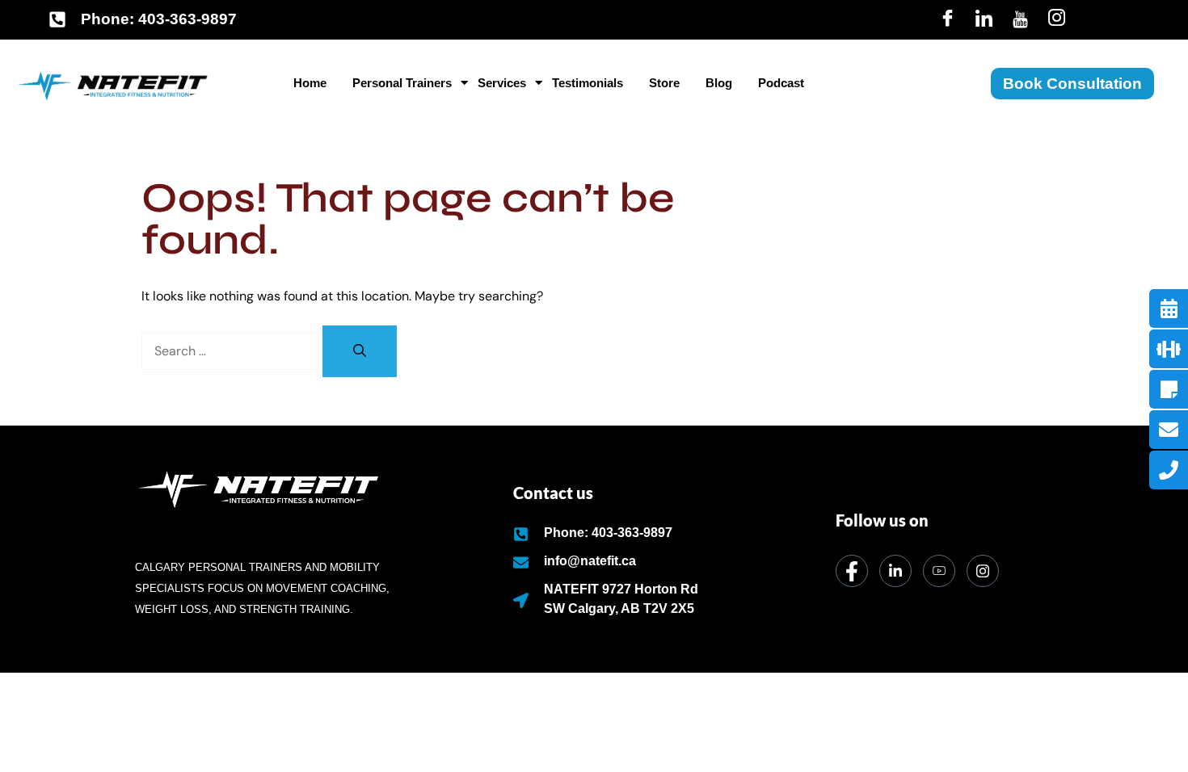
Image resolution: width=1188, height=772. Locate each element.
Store (664, 83)
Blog (719, 83)
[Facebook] (947, 19)
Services (502, 83)
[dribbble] (939, 571)
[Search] (359, 351)
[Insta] (1056, 19)
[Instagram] (983, 571)
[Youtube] (1020, 19)
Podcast (781, 83)
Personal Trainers (402, 83)
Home (309, 83)
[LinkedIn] (983, 19)
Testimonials (587, 83)
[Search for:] (231, 350)
